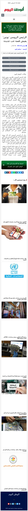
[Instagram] (15, 504)
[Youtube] (9, 504)
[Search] (2, 15)
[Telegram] (13, 504)
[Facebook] (19, 504)
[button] (14, 19)
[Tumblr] (11, 504)
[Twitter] (17, 504)
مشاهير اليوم (18, 49)
